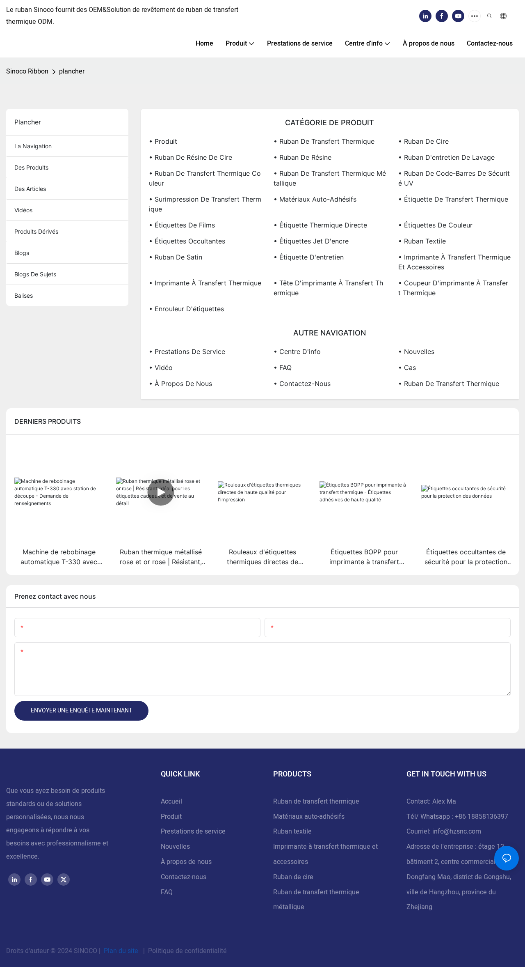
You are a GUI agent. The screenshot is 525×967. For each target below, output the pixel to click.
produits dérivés (36, 231)
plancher (71, 71)
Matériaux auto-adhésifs (309, 817)
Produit (171, 817)
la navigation (33, 145)
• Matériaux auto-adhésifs (315, 199)
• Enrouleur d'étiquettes (186, 309)
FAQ (167, 892)
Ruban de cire (293, 877)
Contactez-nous (183, 877)
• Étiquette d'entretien (309, 257)
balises (23, 295)
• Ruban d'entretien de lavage (446, 157)
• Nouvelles (416, 351)
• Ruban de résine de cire (190, 157)
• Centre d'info (297, 351)
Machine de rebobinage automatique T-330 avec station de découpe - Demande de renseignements (59, 557)
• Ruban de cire (423, 141)
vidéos (23, 210)
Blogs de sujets (35, 274)
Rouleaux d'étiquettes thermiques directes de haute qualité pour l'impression (262, 557)
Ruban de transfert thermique (316, 801)
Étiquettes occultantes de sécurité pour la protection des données (466, 557)
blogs (21, 252)
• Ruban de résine (302, 157)
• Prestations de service (187, 351)
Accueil (171, 801)
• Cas (407, 367)
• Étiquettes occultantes (187, 241)
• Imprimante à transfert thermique (205, 283)
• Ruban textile (422, 241)
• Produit (163, 141)
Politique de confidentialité (186, 951)
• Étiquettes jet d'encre (311, 241)
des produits (31, 167)
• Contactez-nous (302, 383)
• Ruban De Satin (175, 257)
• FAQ (283, 367)
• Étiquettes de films (182, 225)
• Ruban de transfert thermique (324, 141)
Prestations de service (193, 831)
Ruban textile (292, 831)
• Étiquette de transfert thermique (453, 199)
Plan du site (121, 951)
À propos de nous (186, 862)
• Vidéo (161, 367)
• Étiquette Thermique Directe (320, 225)
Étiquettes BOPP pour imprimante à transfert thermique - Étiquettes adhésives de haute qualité (364, 557)
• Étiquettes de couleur (435, 225)
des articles (30, 188)
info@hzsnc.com (456, 831)
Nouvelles (175, 847)
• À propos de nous (180, 383)
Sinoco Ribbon (27, 71)
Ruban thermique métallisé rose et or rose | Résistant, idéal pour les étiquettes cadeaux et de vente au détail (161, 557)
